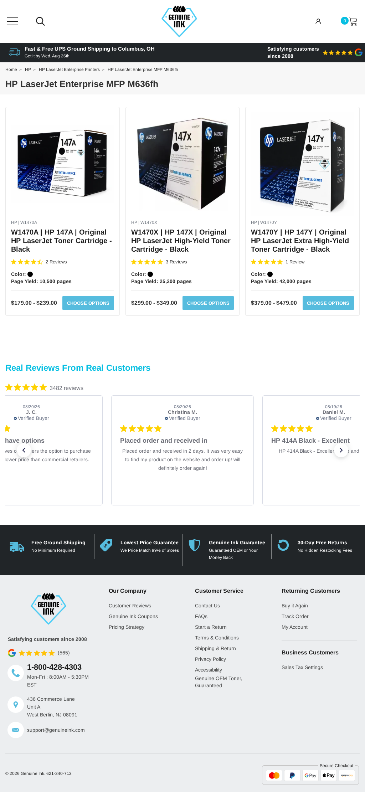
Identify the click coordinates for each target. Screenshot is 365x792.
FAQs (201, 616)
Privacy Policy (210, 659)
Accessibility (208, 670)
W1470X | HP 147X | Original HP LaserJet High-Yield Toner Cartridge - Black (181, 240)
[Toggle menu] (12, 21)
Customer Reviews (130, 605)
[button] (24, 450)
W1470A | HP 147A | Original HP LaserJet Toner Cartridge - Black (61, 240)
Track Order (295, 616)
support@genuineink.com (56, 730)
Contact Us (207, 605)
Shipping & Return (215, 648)
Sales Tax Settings (302, 667)
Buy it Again (295, 605)
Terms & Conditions (217, 638)
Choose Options (88, 303)
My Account (295, 627)
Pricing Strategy (126, 627)
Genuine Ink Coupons (133, 616)
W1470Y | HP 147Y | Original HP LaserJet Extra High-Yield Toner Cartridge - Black (300, 240)
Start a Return (211, 627)
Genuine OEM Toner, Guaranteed (218, 681)
